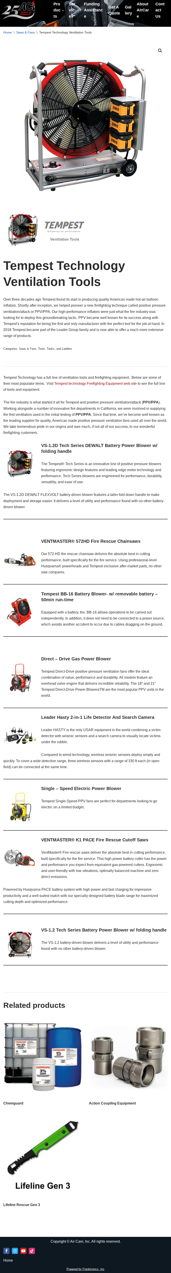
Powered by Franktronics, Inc (85, 1269)
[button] (160, 51)
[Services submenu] (78, 10)
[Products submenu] (63, 10)
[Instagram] (15, 1251)
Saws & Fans (25, 32)
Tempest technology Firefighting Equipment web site (95, 383)
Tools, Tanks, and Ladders (55, 348)
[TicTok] (32, 1251)
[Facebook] (6, 1251)
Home (7, 32)
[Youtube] (23, 1251)
